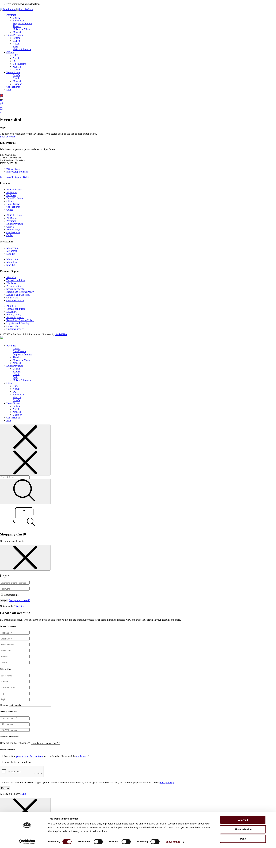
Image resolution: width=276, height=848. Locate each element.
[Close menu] (25, 437)
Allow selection (243, 829)
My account (12, 248)
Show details (172, 841)
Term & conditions (15, 280)
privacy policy (166, 782)
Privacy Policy (13, 286)
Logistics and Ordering (18, 294)
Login (23, 793)
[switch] (98, 841)
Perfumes (11, 195)
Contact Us (12, 297)
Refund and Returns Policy (20, 291)
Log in (4, 600)
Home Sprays (13, 204)
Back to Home (7, 136)
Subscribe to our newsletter (17, 762)
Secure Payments (15, 289)
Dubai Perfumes (14, 198)
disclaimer (81, 756)
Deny (243, 838)
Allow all (243, 820)
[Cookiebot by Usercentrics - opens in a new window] (27, 841)
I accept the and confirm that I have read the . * (46, 756)
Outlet (9, 209)
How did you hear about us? (15, 743)
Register (19, 606)
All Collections (14, 189)
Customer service (15, 300)
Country (4, 705)
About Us (11, 277)
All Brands (11, 192)
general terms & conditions (29, 756)
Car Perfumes (13, 206)
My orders (11, 250)
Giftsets (10, 201)
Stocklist (10, 253)
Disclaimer (11, 283)
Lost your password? (19, 600)
